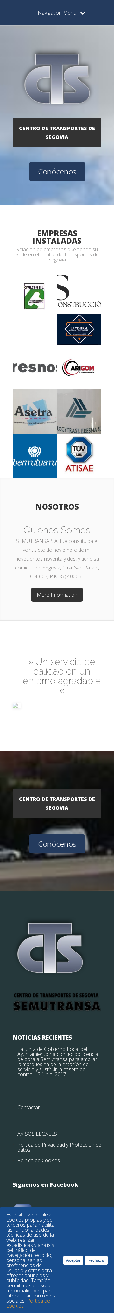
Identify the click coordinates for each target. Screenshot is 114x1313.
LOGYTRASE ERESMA (79, 398)
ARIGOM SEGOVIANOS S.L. (79, 354)
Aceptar (73, 1260)
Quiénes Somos (57, 530)
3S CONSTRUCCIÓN (79, 281)
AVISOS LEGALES (37, 1133)
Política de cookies (28, 1303)
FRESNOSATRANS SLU (35, 354)
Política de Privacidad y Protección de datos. (59, 1147)
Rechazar (96, 1260)
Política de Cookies (38, 1160)
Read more (34, 321)
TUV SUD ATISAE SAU (79, 442)
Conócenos (57, 171)
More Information (57, 594)
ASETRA (35, 396)
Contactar (28, 1107)
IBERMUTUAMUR (35, 440)
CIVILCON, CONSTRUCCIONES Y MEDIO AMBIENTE (35, 288)
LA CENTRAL (79, 320)
